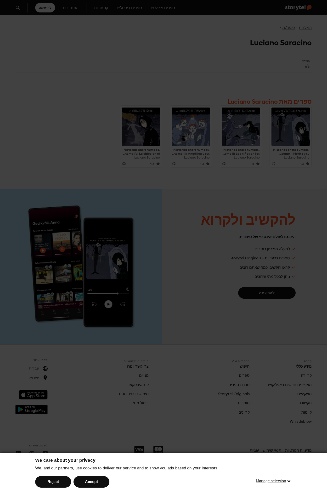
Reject (53, 482)
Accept (91, 482)
